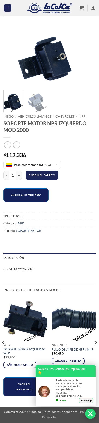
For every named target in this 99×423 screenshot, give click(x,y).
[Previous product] (16, 144)
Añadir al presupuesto (26, 195)
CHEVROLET (64, 116)
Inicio (8, 116)
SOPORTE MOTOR (28, 231)
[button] (7, 8)
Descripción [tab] (13, 258)
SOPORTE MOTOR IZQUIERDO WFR (24, 351)
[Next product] (7, 144)
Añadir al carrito (42, 175)
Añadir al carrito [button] (20, 364)
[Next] (88, 56)
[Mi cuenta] (93, 8)
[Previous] (11, 56)
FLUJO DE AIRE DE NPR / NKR (72, 349)
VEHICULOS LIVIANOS (34, 116)
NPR (82, 116)
